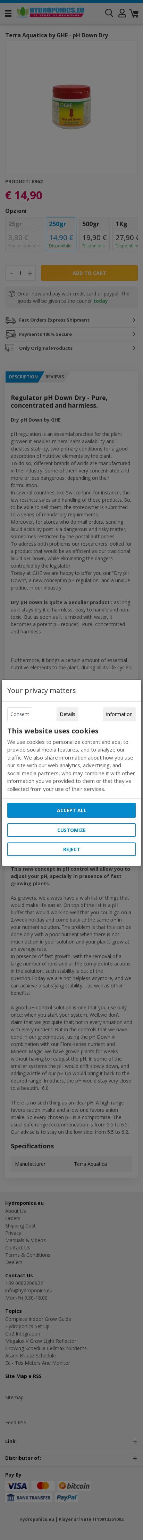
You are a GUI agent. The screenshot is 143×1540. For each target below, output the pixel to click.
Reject (71, 849)
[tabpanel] (71, 760)
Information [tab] (119, 714)
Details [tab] (67, 714)
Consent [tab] (19, 714)
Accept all (71, 810)
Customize (71, 830)
